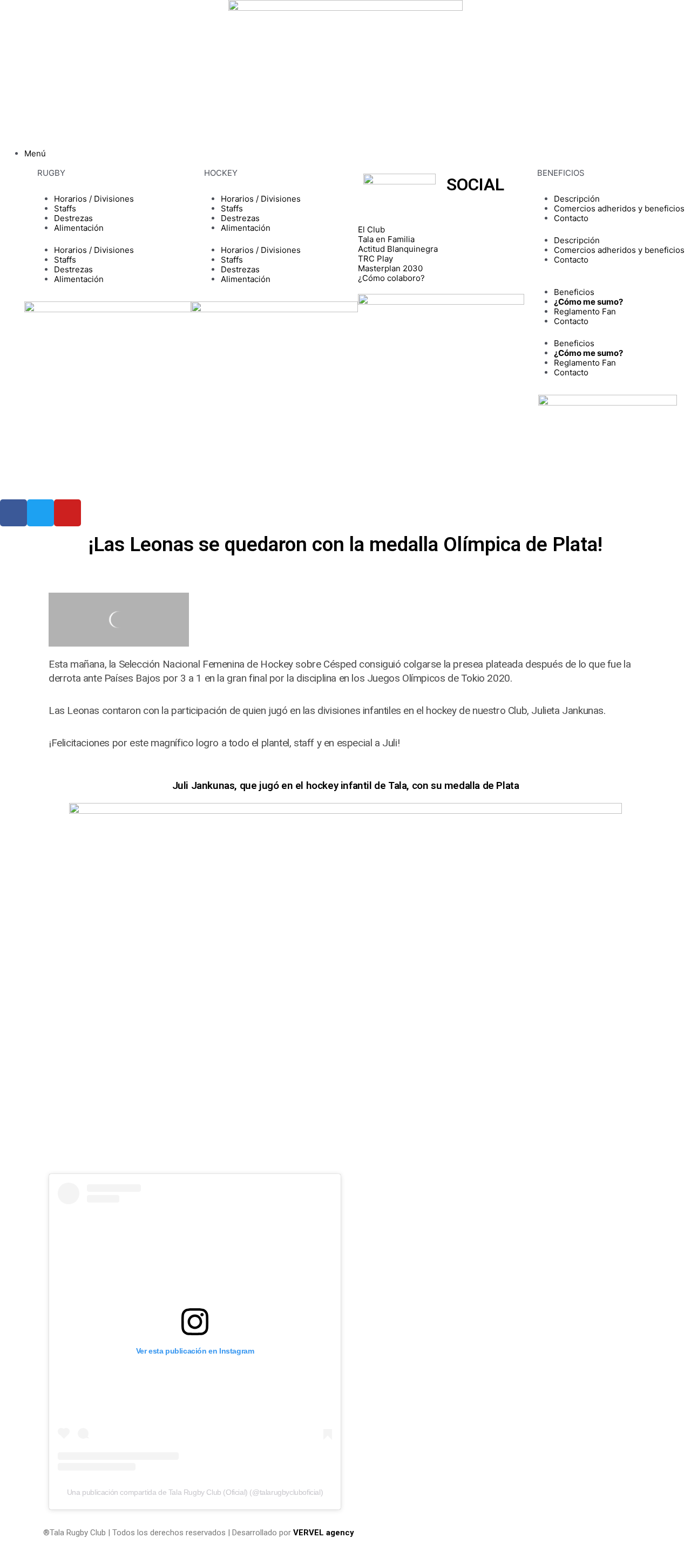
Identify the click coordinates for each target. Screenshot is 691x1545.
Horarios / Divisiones (94, 199)
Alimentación (79, 228)
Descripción (577, 199)
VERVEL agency (323, 1532)
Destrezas (73, 218)
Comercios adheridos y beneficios (619, 208)
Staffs (65, 208)
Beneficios (574, 292)
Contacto (571, 218)
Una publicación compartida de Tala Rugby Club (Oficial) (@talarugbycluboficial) (195, 1492)
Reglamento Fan (585, 311)
